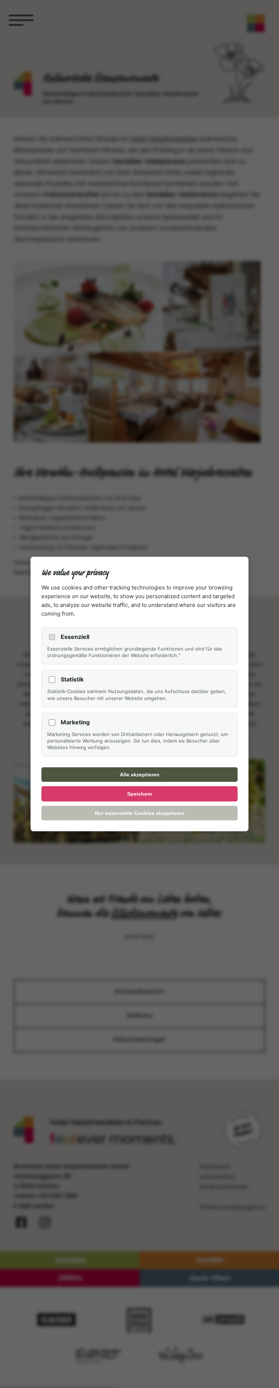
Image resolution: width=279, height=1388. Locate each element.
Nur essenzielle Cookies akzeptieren (140, 813)
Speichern (139, 794)
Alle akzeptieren (139, 774)
